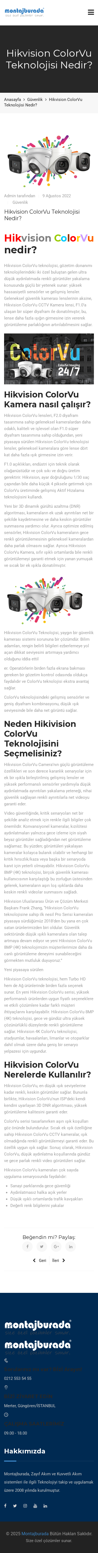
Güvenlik (20, 202)
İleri (55, 1260)
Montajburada (35, 1533)
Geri (42, 1260)
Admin (10, 195)
